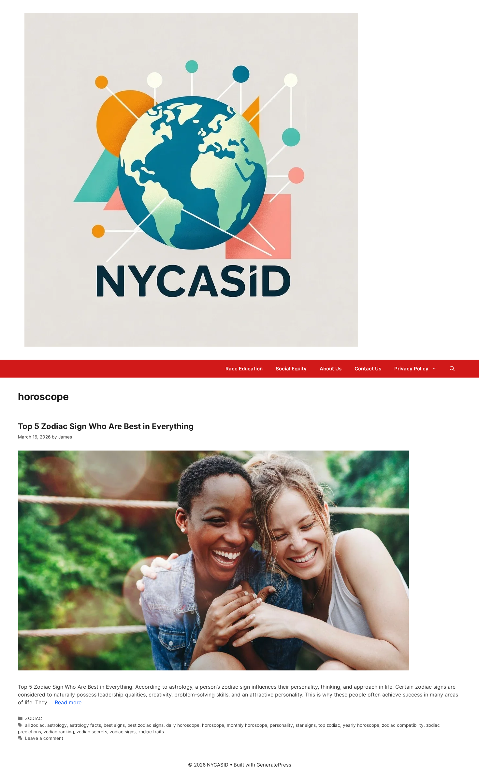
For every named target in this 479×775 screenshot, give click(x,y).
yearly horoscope (361, 725)
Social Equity (291, 369)
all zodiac (35, 725)
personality (281, 725)
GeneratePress (273, 765)
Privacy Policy (411, 369)
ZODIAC (33, 718)
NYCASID (379, 180)
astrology (57, 725)
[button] (452, 369)
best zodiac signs (145, 725)
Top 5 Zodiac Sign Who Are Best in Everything (106, 426)
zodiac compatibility (403, 725)
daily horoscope (182, 725)
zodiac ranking (59, 731)
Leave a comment (44, 738)
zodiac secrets (92, 731)
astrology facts (85, 725)
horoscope (213, 725)
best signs (114, 725)
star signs (306, 725)
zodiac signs (123, 731)
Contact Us (368, 369)
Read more (68, 702)
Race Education (244, 369)
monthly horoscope (247, 725)
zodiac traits (151, 731)
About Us (330, 369)
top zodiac (329, 725)
